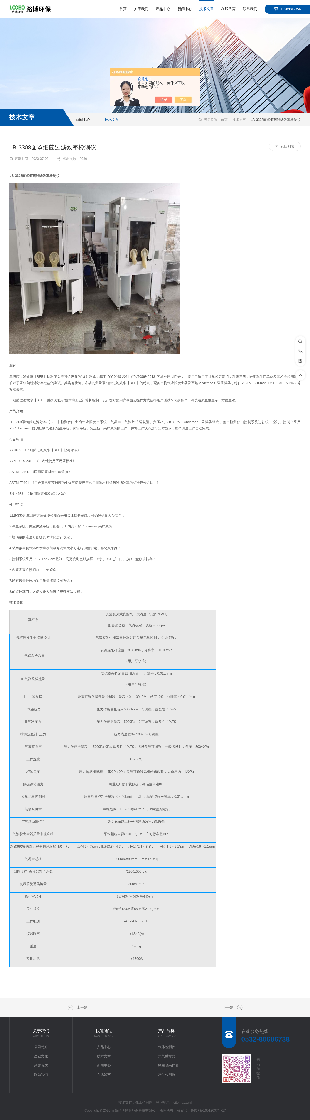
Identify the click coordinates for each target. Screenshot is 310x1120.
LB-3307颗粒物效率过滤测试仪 (239, 1007)
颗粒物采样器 (168, 1065)
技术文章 (206, 9)
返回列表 (287, 146)
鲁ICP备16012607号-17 (208, 1110)
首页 (123, 9)
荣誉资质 (41, 1065)
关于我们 (141, 9)
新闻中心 (184, 9)
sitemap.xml (182, 1102)
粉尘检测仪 (166, 1074)
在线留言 (228, 9)
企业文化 (41, 1056)
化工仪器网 (144, 1102)
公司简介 (41, 1047)
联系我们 (250, 9)
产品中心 (163, 9)
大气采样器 (166, 1056)
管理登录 (163, 1102)
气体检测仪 (166, 1047)
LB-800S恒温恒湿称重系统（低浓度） (71, 1007)
